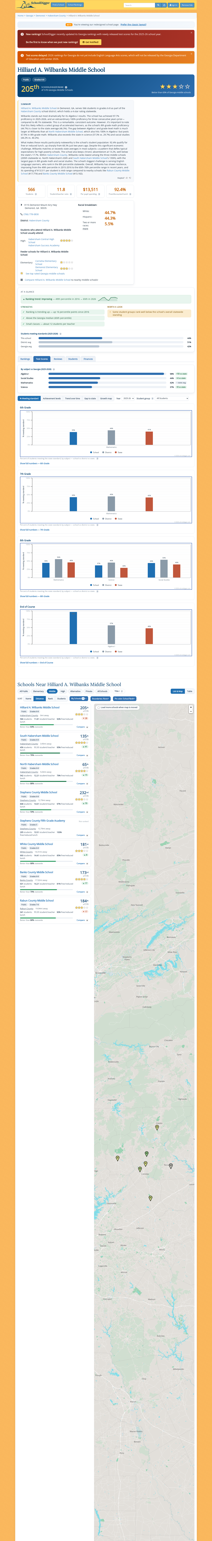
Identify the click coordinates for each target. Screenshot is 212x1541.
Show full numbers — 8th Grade (34, 596)
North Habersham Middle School (66, 131)
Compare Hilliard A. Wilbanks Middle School (48, 279)
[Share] (164, 5)
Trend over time (72, 398)
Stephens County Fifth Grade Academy (42, 820)
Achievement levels (52, 398)
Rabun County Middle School (37, 900)
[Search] (158, 5)
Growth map (106, 398)
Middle (52, 691)
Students (61, 698)
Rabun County (26, 908)
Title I (118, 691)
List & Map (178, 691)
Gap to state (90, 398)
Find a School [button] (58, 4)
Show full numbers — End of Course (36, 662)
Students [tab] (73, 358)
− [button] (191, 711)
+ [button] (191, 707)
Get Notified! (92, 42)
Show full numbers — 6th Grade (34, 463)
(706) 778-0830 (31, 214)
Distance (40, 698)
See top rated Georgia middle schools (45, 273)
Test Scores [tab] (42, 358)
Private (89, 691)
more (85, 228)
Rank (50, 698)
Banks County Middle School (57, 173)
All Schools (102, 691)
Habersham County (31, 111)
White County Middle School (36, 844)
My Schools (77, 698)
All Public (24, 691)
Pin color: (124, 698)
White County (26, 852)
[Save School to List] (87, 727)
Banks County (26, 880)
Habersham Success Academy (43, 245)
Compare (81, 727)
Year (118, 398)
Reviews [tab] (58, 358)
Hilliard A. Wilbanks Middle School (39, 108)
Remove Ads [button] (187, 5)
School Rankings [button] (75, 4)
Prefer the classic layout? (133, 24)
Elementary (38, 691)
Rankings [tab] (25, 358)
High (63, 691)
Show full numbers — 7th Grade (34, 529)
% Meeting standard (29, 398)
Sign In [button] (174, 5)
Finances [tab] (88, 358)
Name (28, 698)
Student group (145, 398)
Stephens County (28, 800)
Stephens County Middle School (38, 792)
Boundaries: (100, 698)
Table (189, 691)
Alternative (75, 691)
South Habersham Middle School (90, 158)
